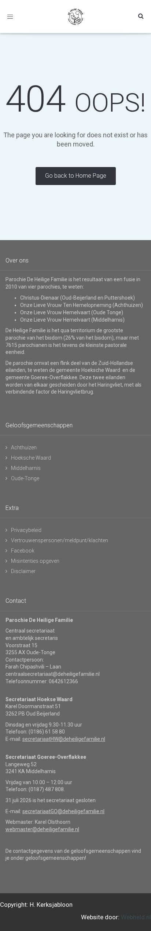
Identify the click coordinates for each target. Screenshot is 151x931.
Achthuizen (24, 447)
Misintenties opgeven (35, 561)
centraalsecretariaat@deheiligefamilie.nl (52, 674)
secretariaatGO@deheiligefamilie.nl (63, 811)
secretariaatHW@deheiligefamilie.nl (63, 739)
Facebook (22, 551)
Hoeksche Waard (31, 458)
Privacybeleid (26, 530)
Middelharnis (26, 468)
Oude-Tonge (25, 478)
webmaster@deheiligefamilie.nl (42, 829)
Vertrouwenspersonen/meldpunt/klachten (59, 540)
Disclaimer (23, 571)
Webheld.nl (136, 917)
